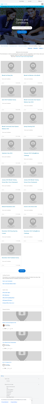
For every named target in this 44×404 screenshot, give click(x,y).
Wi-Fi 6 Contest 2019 (7, 362)
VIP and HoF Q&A (6, 292)
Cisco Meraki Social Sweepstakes (9, 342)
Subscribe (35, 48)
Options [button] (40, 48)
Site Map (8, 395)
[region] (16, 401)
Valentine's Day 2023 (7, 153)
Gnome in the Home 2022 (30, 206)
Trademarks (9, 394)
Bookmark (30, 48)
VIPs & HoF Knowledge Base (8, 297)
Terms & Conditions (10, 389)
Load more (22, 270)
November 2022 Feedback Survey (10, 257)
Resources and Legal (9, 384)
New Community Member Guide (9, 283)
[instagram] (31, 400)
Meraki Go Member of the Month (32, 75)
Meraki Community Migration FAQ (9, 322)
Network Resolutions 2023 (8, 206)
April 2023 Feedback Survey (9, 99)
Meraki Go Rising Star (7, 75)
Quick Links (7, 378)
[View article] (11, 67)
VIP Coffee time (6, 295)
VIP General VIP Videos (7, 300)
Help (7, 388)
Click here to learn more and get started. (24, 56)
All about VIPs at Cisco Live (8, 303)
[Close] (30, 399)
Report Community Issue (11, 386)
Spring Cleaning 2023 (29, 126)
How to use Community (7, 281)
